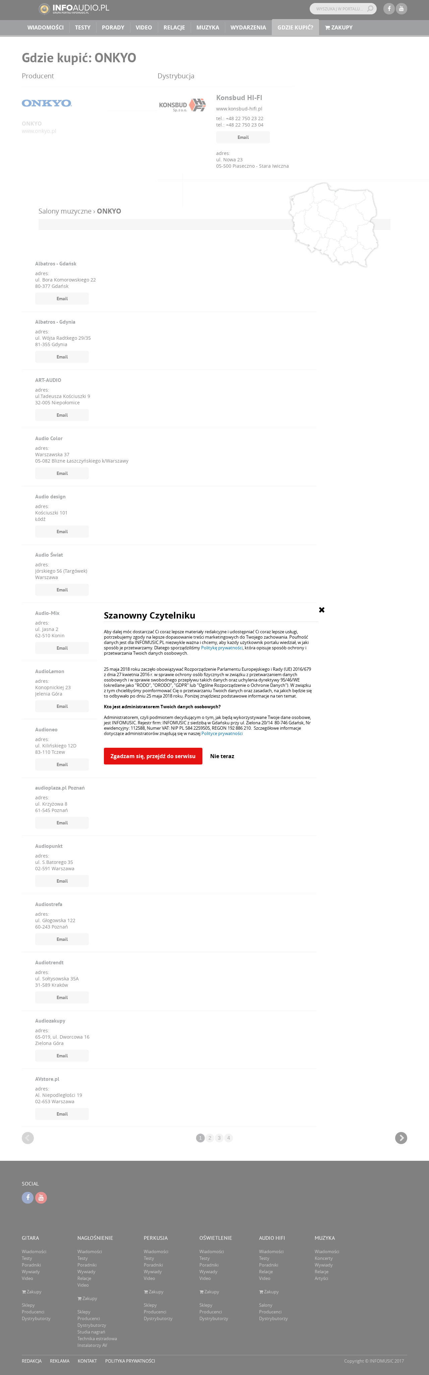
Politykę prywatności (222, 648)
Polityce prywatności (222, 733)
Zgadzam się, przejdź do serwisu (153, 756)
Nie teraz (222, 756)
